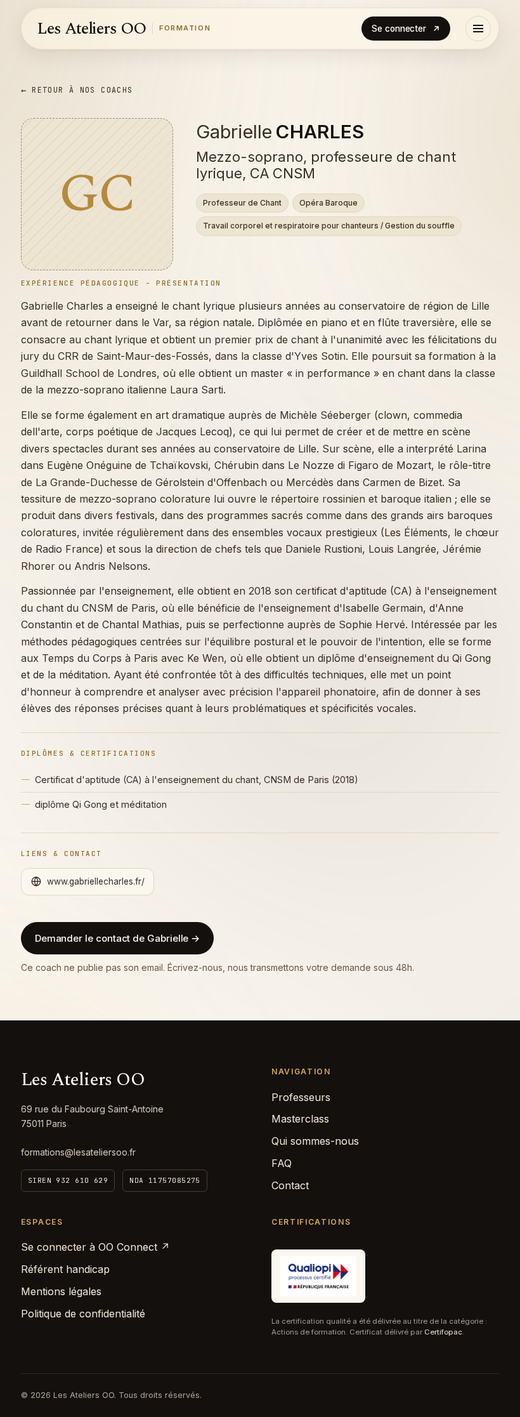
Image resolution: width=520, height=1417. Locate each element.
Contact (290, 1185)
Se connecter (399, 28)
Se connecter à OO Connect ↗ (95, 1247)
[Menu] (478, 28)
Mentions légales (61, 1291)
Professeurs (300, 1097)
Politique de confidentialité (83, 1313)
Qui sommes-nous (315, 1141)
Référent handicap (65, 1269)
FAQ (281, 1163)
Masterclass (300, 1118)
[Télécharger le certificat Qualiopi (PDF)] (318, 1276)
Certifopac (443, 1332)
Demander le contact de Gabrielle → (117, 938)
